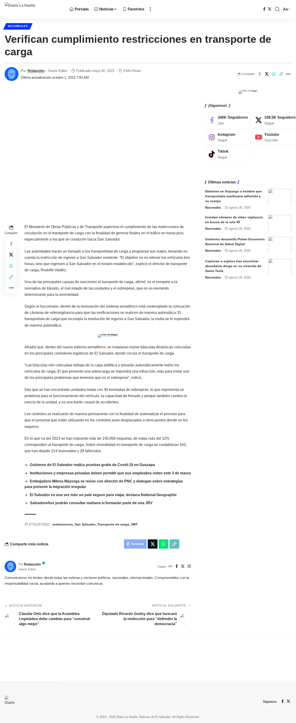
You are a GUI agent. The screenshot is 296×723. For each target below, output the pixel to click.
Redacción (36, 71)
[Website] (170, 566)
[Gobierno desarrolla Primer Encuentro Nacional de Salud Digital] (279, 245)
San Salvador (85, 524)
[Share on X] (266, 74)
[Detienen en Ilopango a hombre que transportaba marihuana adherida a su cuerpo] (279, 197)
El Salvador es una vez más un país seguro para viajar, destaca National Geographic (103, 495)
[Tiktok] (228, 154)
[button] (150, 9)
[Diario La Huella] (33, 9)
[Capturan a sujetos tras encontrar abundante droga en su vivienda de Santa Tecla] (279, 267)
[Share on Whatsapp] (274, 74)
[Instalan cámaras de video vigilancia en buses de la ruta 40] (279, 223)
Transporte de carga (113, 524)
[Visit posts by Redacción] (11, 74)
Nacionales (18, 26)
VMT (134, 524)
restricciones (62, 524)
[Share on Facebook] (259, 74)
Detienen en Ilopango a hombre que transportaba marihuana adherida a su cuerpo (233, 196)
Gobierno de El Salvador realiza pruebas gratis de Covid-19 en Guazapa (92, 465)
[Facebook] (264, 9)
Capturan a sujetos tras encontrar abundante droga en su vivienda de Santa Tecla (233, 265)
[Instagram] (189, 566)
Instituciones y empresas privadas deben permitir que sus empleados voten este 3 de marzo (110, 473)
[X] (270, 9)
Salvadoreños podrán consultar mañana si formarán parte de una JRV (91, 503)
